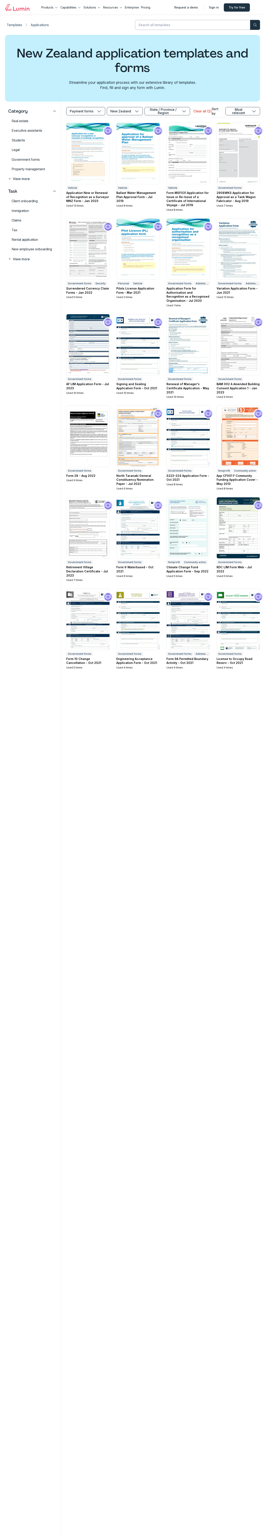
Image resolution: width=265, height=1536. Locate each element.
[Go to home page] (17, 7)
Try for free (237, 7)
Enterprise (132, 7)
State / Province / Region (163, 111)
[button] (32, 178)
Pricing (145, 7)
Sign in (214, 7)
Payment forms (81, 111)
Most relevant (238, 111)
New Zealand (120, 111)
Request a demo (186, 7)
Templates (14, 25)
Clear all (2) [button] (202, 111)
